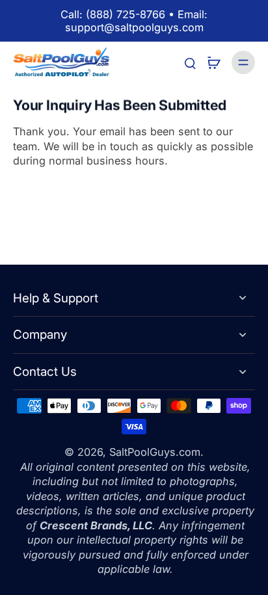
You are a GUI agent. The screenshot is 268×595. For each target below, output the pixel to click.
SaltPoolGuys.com (154, 451)
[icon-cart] (213, 62)
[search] (190, 62)
